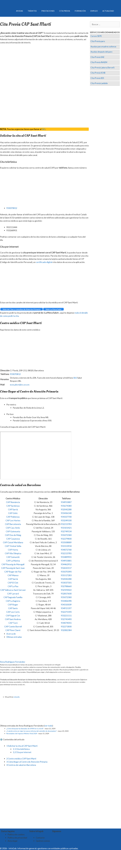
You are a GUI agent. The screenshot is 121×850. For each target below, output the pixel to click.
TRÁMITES (32, 11)
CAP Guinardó (12, 557)
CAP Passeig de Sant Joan (13, 568)
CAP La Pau (13, 586)
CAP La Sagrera (13, 601)
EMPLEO (94, 11)
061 (43, 129)
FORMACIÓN (80, 11)
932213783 (66, 524)
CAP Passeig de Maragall (13, 564)
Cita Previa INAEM (99, 62)
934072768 (66, 549)
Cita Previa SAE (97, 57)
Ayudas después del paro (101, 52)
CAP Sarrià (13, 509)
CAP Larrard (13, 593)
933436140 (66, 513)
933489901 (66, 557)
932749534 (66, 531)
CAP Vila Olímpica (13, 553)
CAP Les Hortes (13, 520)
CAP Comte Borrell (13, 626)
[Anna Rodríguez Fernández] (15, 658)
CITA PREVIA (64, 11)
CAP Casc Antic (13, 527)
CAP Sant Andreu (13, 619)
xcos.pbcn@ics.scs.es (19, 384)
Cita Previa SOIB (98, 73)
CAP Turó (13, 623)
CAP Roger (13, 604)
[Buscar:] (105, 24)
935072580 (66, 535)
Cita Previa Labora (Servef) (103, 67)
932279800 (66, 538)
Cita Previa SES (97, 78)
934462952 (66, 564)
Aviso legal (12, 840)
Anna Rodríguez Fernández (12, 661)
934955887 (66, 502)
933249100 (66, 520)
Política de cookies (16, 834)
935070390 (66, 571)
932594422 (66, 590)
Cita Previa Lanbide (99, 83)
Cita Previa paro (98, 41)
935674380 (66, 505)
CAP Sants (13, 608)
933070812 (11, 208)
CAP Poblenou (13, 516)
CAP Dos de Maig (13, 535)
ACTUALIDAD (108, 11)
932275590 (66, 612)
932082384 (66, 630)
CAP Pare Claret (12, 630)
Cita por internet (22, 752)
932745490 (66, 619)
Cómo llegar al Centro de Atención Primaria (26, 761)
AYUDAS (19, 11)
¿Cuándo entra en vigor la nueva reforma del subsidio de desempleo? (31, 731)
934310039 (66, 604)
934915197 (66, 608)
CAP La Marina (13, 560)
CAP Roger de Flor (13, 571)
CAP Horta (13, 549)
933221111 (66, 615)
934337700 (66, 516)
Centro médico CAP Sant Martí (21, 758)
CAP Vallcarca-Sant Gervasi (13, 590)
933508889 (66, 542)
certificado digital (44, 262)
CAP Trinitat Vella (13, 546)
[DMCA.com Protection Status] (85, 848)
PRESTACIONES (47, 11)
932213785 (66, 553)
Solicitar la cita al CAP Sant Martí (21, 746)
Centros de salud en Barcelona (21, 765)
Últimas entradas (14, 637)
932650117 (66, 568)
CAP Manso (13, 575)
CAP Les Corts (13, 612)
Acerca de (11, 633)
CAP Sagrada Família (13, 597)
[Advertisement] (44, 63)
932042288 (66, 509)
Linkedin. (16, 697)
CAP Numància (13, 502)
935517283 (66, 575)
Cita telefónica (21, 749)
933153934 (66, 546)
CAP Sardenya (12, 505)
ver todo (48, 725)
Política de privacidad (17, 837)
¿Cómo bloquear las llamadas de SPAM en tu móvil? (24, 729)
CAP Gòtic (13, 513)
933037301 (66, 582)
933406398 (66, 601)
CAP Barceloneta (13, 524)
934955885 (66, 560)
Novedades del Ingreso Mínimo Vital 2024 (21, 733)
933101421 (66, 527)
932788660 (66, 586)
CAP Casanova (13, 538)
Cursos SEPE (96, 36)
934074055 (66, 623)
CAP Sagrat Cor (13, 615)
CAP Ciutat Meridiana (13, 542)
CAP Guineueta (13, 531)
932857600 (66, 593)
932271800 (66, 626)
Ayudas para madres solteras (103, 46)
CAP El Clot (13, 582)
